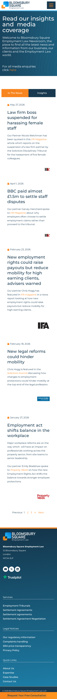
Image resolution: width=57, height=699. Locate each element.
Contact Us (9, 681)
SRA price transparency (17, 646)
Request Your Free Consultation (27, 695)
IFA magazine (29, 294)
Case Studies (10, 677)
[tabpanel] (28, 307)
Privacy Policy (11, 650)
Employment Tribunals (16, 605)
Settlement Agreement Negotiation (24, 618)
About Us (8, 668)
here (13, 70)
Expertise (8, 672)
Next (41, 512)
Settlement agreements (17, 614)
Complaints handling (15, 641)
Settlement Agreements (17, 610)
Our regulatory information (19, 637)
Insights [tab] (42, 93)
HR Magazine (39, 139)
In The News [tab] (15, 93)
